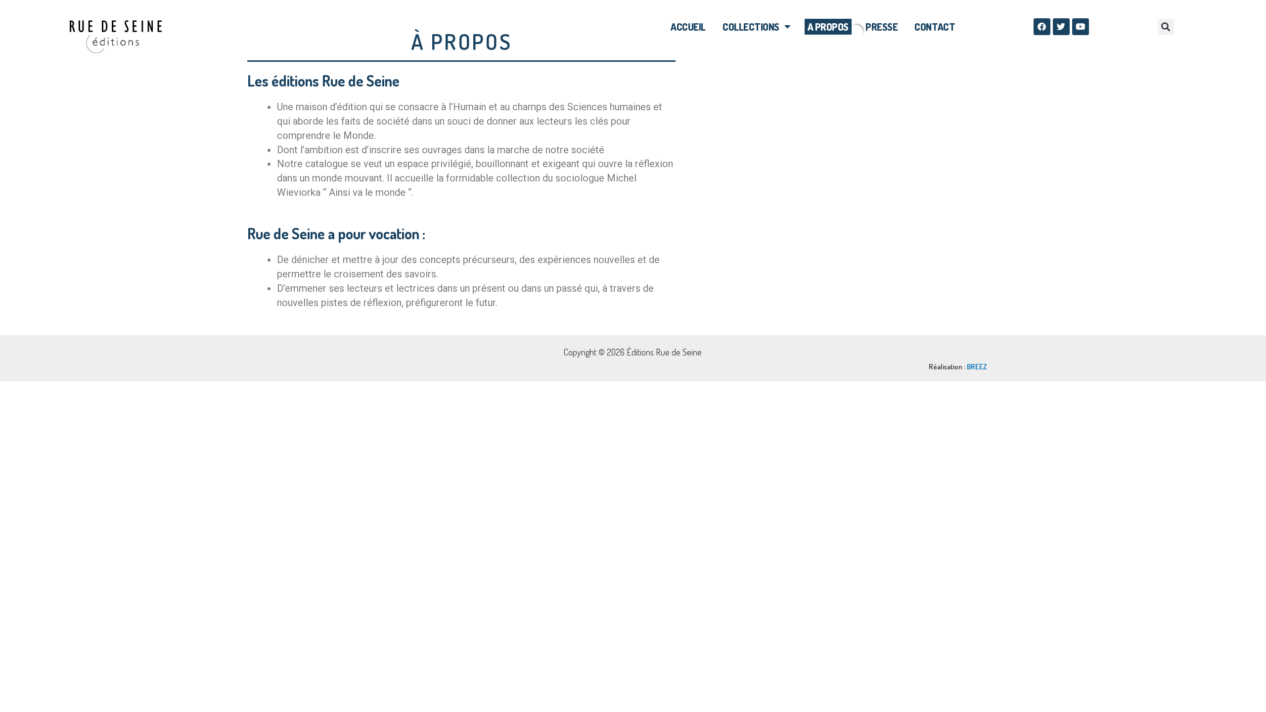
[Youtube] (1080, 26)
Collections (751, 26)
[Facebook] (1042, 26)
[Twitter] (1061, 26)
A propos (828, 26)
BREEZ (977, 366)
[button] (1166, 27)
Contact (934, 26)
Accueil (688, 26)
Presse (881, 26)
